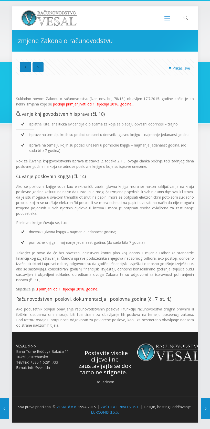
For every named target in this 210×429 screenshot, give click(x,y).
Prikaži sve (181, 68)
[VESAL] (49, 18)
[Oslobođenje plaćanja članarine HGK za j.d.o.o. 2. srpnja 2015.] (4, 408)
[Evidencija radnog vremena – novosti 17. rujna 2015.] (205, 408)
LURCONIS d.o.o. (105, 412)
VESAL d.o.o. (67, 406)
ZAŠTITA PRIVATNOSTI (120, 406)
